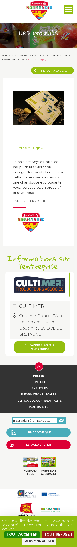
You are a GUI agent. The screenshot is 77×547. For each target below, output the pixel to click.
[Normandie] (26, 510)
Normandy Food (31, 472)
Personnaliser (39, 541)
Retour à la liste (54, 70)
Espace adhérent (39, 444)
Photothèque (39, 432)
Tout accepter (22, 534)
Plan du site (38, 406)
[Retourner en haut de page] (39, 366)
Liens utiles (38, 388)
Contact (38, 382)
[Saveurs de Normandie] (39, 10)
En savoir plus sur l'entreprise (39, 347)
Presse (38, 375)
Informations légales (38, 394)
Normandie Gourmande (48, 472)
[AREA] (26, 494)
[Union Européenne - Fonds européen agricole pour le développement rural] (50, 494)
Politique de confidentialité (38, 400)
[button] (68, 9)
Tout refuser (58, 534)
